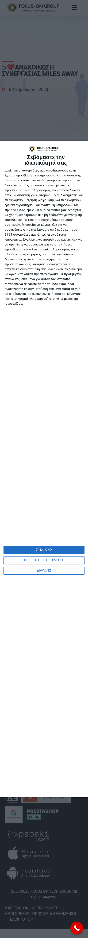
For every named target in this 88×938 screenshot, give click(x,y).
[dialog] (44, 469)
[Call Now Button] (76, 928)
